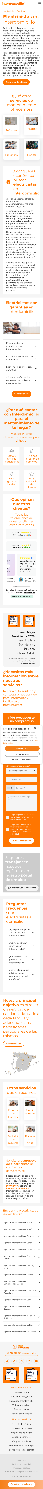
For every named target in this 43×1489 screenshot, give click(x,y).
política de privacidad (26, 814)
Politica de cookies (21, 1468)
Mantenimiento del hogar (21, 1445)
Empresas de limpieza (21, 1428)
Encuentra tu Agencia (21, 1396)
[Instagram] (6, 1361)
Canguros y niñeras (21, 1441)
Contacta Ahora (21, 1484)
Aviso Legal (21, 1460)
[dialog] (21, 744)
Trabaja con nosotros (21, 1413)
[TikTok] (14, 1361)
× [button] (38, 728)
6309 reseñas (29, 592)
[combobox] (10, 788)
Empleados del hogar (21, 1432)
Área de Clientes (21, 1409)
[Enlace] (11, 125)
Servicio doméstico (21, 1424)
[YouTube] (36, 1361)
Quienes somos (21, 1392)
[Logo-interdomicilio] (13, 3)
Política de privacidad (21, 1464)
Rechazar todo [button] (22, 754)
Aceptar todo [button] (22, 748)
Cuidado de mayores (22, 1436)
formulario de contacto (18, 1188)
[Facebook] (21, 1361)
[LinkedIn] (29, 1361)
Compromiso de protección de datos (21, 1471)
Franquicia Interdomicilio (21, 1401)
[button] (40, 3)
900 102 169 (12, 1185)
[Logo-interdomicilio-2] (21, 1346)
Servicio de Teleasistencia (21, 1449)
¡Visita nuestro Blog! (21, 1405)
